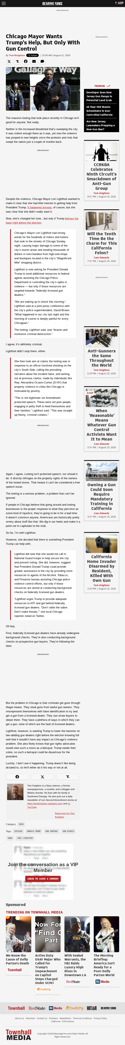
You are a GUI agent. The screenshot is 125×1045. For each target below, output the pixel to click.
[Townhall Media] (18, 1034)
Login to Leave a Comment (43, 878)
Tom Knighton (17, 55)
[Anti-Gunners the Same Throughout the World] (101, 338)
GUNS (10, 838)
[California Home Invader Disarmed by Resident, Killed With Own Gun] (101, 543)
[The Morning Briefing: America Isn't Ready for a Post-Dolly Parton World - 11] (106, 934)
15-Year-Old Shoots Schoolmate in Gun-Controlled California (99, 111)
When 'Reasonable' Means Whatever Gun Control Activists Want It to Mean (102, 425)
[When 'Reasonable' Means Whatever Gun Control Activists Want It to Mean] (101, 397)
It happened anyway (40, 207)
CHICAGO (18, 831)
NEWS (21, 824)
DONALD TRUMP (34, 831)
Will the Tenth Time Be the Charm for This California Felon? (101, 243)
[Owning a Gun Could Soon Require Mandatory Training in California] (101, 471)
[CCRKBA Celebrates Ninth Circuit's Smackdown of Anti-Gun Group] (101, 151)
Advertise (30, 1018)
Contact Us (42, 1018)
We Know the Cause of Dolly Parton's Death (17, 959)
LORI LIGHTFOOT (25, 838)
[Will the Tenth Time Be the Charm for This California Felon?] (101, 220)
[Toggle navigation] (4, 3)
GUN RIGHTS (68, 831)
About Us (19, 1018)
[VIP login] (119, 3)
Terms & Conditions (82, 1018)
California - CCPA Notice (62, 1021)
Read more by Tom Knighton (65, 815)
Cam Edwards (101, 257)
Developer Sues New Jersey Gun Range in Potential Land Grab (99, 96)
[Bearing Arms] (52, 3)
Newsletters (65, 1018)
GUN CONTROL (51, 831)
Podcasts (53, 1018)
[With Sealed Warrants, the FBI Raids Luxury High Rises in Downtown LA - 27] (77, 934)
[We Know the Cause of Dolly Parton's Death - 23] (18, 934)
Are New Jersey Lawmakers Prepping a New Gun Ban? (100, 125)
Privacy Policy (100, 1018)
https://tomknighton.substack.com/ (44, 803)
